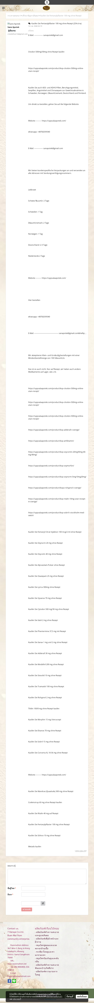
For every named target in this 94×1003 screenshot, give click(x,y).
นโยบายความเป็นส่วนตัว (54, 997)
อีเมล (10, 894)
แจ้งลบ (31, 30)
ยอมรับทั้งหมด (82, 997)
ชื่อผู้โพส (12, 888)
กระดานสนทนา (14, 15)
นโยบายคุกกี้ (17, 999)
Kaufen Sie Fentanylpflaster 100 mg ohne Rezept (61, 15)
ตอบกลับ (27, 909)
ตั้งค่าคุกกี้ (70, 997)
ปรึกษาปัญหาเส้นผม (30, 15)
